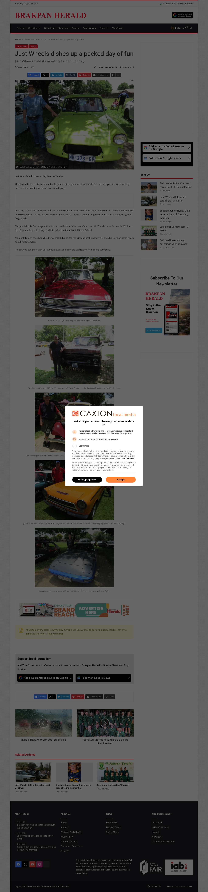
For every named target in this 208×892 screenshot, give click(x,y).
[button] (104, 446)
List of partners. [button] (127, 458)
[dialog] (104, 446)
